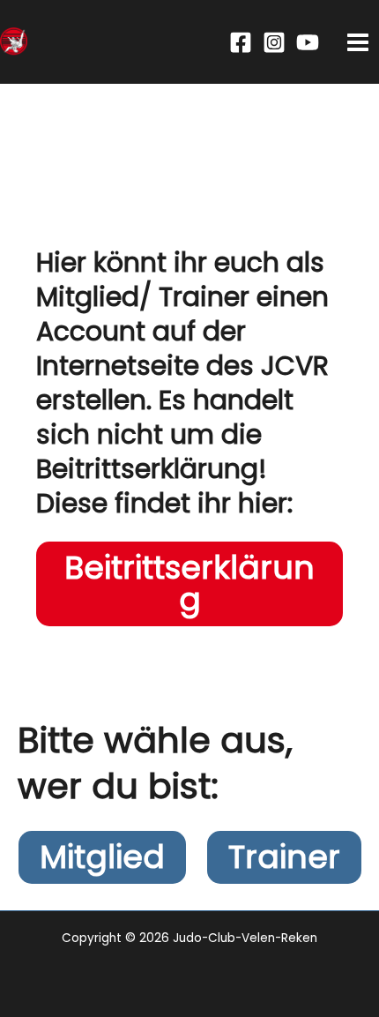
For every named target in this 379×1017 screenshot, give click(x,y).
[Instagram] (274, 42)
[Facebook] (240, 42)
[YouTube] (307, 42)
